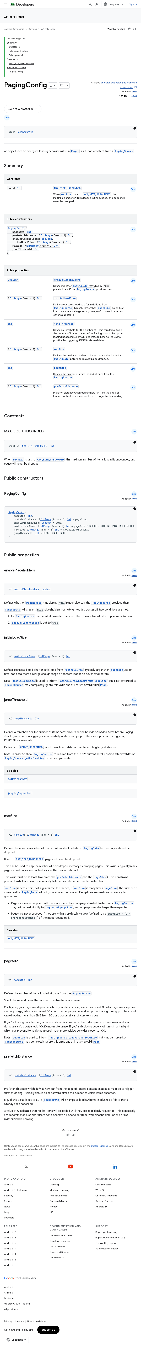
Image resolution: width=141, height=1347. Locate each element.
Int (19, 188)
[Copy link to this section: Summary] (26, 166)
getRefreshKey (17, 779)
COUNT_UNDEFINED (31, 747)
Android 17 (10, 1232)
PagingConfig (25, 132)
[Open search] (90, 4)
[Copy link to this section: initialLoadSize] (29, 638)
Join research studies (106, 1248)
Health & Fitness (58, 1195)
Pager (75, 151)
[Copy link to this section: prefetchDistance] (35, 1057)
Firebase (9, 1298)
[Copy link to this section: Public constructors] (47, 478)
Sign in (133, 4)
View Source (126, 87)
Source (8, 1201)
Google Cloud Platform (17, 1303)
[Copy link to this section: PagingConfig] (29, 494)
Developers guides (60, 1241)
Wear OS (100, 1190)
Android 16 (10, 1237)
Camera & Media (59, 1201)
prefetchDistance (66, 386)
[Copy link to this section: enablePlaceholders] (38, 571)
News (7, 1206)
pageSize (104, 308)
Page (103, 685)
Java (134, 96)
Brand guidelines (36, 1321)
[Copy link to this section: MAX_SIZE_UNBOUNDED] (47, 431)
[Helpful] (129, 29)
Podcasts (9, 1217)
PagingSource (124, 151)
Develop (33, 29)
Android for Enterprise (16, 1190)
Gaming (54, 1184)
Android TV (101, 1206)
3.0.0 (134, 91)
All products (11, 1309)
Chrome (8, 1292)
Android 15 (10, 1243)
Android (8, 1184)
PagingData (80, 286)
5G (51, 1212)
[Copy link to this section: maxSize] (20, 816)
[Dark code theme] (135, 128)
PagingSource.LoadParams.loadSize (83, 680)
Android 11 (10, 1265)
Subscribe (48, 1330)
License (19, 1321)
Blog (6, 1212)
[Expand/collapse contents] (24, 39)
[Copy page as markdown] (62, 85)
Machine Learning (59, 1190)
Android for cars (104, 1201)
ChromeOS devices (106, 1195)
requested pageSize (59, 907)
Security (8, 1195)
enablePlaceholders (67, 279)
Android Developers (14, 29)
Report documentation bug (110, 1237)
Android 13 (10, 1254)
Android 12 (10, 1259)
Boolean (46, 238)
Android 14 (10, 1248)
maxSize (66, 194)
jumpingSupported (19, 793)
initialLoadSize (65, 298)
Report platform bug (106, 1232)
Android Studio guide (61, 1235)
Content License (99, 1145)
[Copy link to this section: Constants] (28, 416)
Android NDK (57, 1257)
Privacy (53, 1206)
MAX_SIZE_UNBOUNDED (67, 188)
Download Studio (59, 1252)
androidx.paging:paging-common (119, 82)
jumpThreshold (64, 323)
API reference (14, 17)
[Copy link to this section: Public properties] (43, 555)
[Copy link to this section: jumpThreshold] (31, 700)
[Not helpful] (134, 29)
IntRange (46, 235)
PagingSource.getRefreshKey (24, 758)
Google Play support (106, 1243)
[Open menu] (5, 4)
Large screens (103, 1184)
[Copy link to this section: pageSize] (21, 961)
